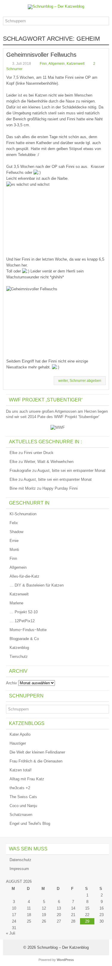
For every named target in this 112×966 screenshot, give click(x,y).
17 (14, 915)
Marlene (16, 603)
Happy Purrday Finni (60, 488)
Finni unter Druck (38, 452)
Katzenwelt (76, 64)
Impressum (19, 868)
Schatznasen (21, 814)
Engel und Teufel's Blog (30, 823)
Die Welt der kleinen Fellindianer (37, 752)
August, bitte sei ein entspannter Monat (71, 470)
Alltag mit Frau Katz (27, 779)
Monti (14, 549)
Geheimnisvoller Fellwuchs (41, 54)
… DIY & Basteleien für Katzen (37, 585)
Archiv (11, 683)
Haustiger (18, 743)
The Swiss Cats (23, 797)
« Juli (10, 933)
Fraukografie (20, 470)
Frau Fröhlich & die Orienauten (36, 761)
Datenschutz (20, 860)
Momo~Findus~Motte (28, 630)
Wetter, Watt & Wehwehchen (48, 461)
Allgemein (56, 64)
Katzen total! (21, 770)
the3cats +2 (20, 788)
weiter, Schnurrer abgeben (79, 381)
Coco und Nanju (23, 805)
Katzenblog (19, 647)
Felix (14, 523)
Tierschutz (19, 656)
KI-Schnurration (23, 514)
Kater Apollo (20, 734)
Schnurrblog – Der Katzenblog (63, 947)
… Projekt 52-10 (24, 612)
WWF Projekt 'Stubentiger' (76, 417)
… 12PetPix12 (22, 621)
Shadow (16, 532)
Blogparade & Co (24, 638)
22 (87, 915)
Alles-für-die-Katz (24, 576)
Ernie (14, 540)
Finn (43, 64)
